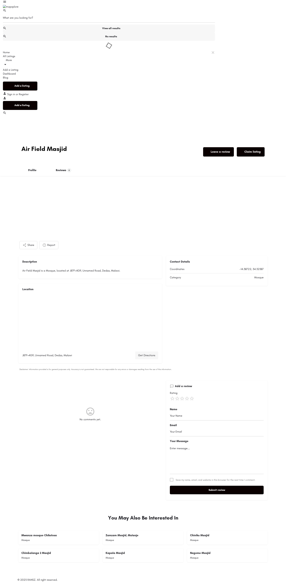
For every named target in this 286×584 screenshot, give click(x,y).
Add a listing (22, 85)
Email (173, 425)
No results (111, 36)
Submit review (217, 489)
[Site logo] (10, 6)
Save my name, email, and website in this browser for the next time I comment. (215, 480)
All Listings (9, 56)
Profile (32, 170)
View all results (111, 28)
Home (6, 52)
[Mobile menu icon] (109, 2)
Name (173, 409)
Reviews (63, 170)
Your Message (179, 441)
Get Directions (146, 355)
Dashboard (9, 73)
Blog (5, 77)
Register (24, 94)
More (8, 60)
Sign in (11, 94)
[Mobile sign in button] (4, 99)
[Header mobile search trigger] (4, 113)
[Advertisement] (143, 205)
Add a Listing (10, 69)
